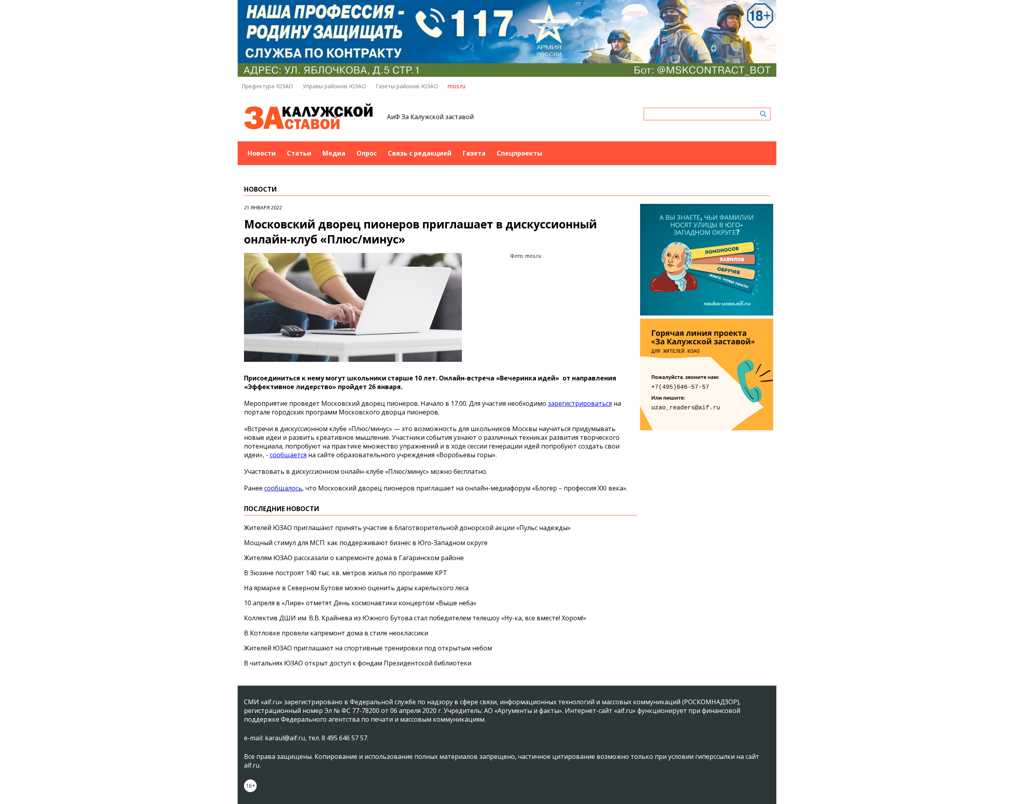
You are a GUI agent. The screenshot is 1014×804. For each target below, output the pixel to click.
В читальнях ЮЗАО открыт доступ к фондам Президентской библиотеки (357, 663)
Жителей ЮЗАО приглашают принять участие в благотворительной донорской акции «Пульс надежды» (407, 527)
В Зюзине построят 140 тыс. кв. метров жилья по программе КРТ (345, 572)
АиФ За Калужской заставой (430, 117)
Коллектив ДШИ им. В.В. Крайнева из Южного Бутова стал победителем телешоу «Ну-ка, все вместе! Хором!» (415, 618)
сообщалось (283, 488)
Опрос (366, 153)
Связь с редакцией (420, 153)
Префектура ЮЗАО (267, 86)
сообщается (288, 454)
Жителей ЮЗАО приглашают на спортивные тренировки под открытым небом (368, 648)
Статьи (299, 153)
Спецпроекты (519, 153)
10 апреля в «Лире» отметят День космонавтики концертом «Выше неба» (360, 603)
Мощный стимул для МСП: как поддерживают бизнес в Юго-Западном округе (366, 542)
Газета (474, 153)
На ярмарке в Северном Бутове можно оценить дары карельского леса (356, 588)
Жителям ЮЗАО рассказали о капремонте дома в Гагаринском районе (354, 557)
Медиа (333, 153)
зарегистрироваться (580, 403)
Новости (262, 153)
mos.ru (456, 86)
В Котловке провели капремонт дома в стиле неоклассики (336, 633)
